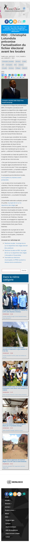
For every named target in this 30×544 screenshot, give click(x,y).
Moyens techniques (11, 527)
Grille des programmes (12, 530)
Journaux (7, 507)
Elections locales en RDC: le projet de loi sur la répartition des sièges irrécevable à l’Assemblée (16, 252)
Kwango (12, 430)
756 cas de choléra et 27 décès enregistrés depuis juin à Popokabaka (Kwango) (14, 424)
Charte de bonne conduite (13, 533)
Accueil (7, 497)
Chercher (24, 270)
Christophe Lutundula (8, 61)
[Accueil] (15, 8)
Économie (5, 466)
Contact (8, 537)
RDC (15, 65)
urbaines (21, 65)
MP (3, 65)
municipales (9, 65)
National (24, 68)
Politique (18, 68)
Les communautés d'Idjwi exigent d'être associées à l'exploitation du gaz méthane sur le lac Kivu (15, 349)
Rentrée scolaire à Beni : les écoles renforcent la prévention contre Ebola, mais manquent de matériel (15, 388)
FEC (13, 466)
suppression (17, 466)
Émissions (8, 503)
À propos (8, 523)
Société (4, 316)
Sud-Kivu (14, 355)
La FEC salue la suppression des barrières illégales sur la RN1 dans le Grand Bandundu (14, 460)
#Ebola (7, 513)
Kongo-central (15, 316)
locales (24, 61)
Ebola (20, 394)
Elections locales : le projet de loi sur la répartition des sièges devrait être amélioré (16, 245)
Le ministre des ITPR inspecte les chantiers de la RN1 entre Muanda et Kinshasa (15, 310)
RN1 (7, 467)
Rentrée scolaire (14, 394)
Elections (18, 61)
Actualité (4, 68)
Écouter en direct (9, 510)
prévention (24, 394)
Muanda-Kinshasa (22, 316)
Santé (4, 394)
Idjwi (17, 355)
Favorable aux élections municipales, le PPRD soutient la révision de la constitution (15, 260)
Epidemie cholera (19, 430)
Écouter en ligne (10, 520)
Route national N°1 (7, 318)
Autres (7, 517)
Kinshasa (11, 68)
